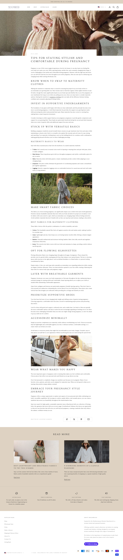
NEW (28, 7)
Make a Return (8, 530)
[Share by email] (88, 419)
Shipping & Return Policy (11, 533)
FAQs (5, 527)
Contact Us (7, 539)
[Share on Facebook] (66, 419)
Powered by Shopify (60, 552)
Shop (5, 521)
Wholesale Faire (8, 524)
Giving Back (7, 542)
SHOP (35, 7)
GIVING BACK (45, 7)
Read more (17, 477)
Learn (55, 7)
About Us (7, 536)
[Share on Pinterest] (81, 419)
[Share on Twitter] (74, 419)
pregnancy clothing (55, 97)
